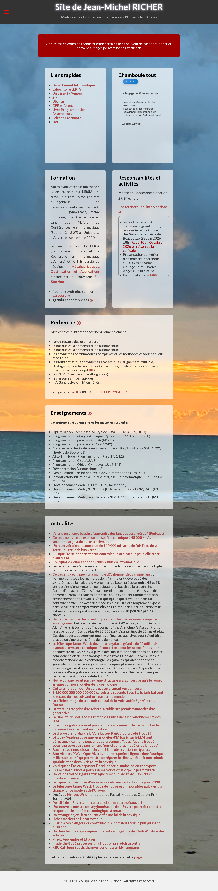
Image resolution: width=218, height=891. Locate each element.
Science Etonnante (66, 118)
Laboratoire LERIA (66, 89)
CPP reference (63, 105)
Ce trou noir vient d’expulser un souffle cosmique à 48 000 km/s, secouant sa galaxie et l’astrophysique (101, 539)
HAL (55, 122)
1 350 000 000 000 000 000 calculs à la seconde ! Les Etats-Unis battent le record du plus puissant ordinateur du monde (107, 694)
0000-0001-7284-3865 (111, 392)
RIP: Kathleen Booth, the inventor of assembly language (95, 847)
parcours (61, 295)
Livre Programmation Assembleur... (69, 112)
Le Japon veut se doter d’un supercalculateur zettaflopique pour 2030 (106, 782)
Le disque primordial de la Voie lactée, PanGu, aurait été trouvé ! (101, 733)
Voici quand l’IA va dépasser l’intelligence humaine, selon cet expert (104, 766)
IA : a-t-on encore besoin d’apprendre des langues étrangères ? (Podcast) (108, 533)
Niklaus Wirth (78, 794)
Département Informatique (73, 85)
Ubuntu (58, 101)
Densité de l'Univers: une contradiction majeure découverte (98, 802)
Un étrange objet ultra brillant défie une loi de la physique (96, 815)
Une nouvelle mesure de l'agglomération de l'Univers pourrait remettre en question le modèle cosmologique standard (107, 809)
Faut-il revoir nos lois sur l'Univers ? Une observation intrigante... (101, 749)
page (138, 857)
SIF (54, 97)
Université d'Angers (67, 93)
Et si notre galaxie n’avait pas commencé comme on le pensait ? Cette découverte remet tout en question (105, 727)
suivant (130, 81)
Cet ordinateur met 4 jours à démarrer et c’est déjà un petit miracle (104, 770)
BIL (91, 370)
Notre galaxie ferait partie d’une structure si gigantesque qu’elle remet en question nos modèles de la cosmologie (107, 682)
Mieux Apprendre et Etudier (73, 839)
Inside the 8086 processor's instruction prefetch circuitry (96, 843)
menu (6, 11)
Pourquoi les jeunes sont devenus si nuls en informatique (95, 562)
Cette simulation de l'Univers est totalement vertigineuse (97, 688)
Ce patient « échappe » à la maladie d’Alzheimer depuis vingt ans (101, 574)
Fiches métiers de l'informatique (77, 819)
